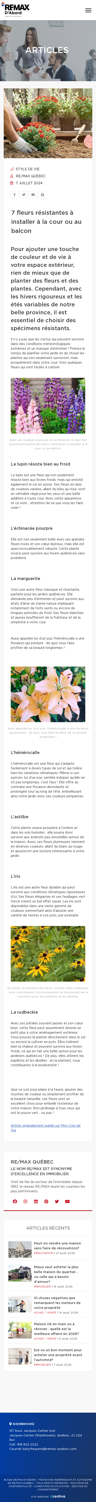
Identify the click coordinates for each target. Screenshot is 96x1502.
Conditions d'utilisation (51, 1486)
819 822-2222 (27, 1444)
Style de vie (27, 169)
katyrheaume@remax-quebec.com (50, 1449)
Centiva (57, 1496)
